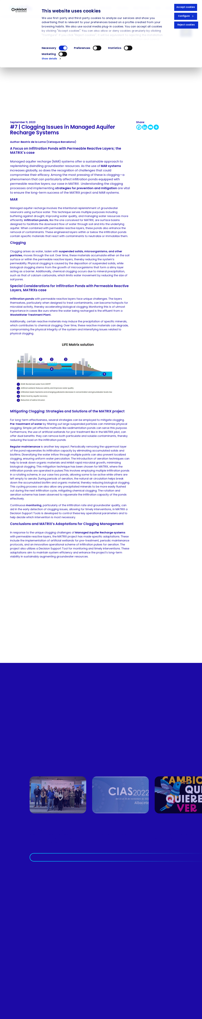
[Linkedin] (144, 127)
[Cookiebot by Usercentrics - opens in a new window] (19, 10)
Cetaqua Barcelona (61, 142)
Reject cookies (186, 24)
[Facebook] (139, 127)
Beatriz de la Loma (33, 142)
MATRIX (74, 184)
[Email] (150, 127)
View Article (58, 842)
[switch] (97, 48)
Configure (184, 15)
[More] (156, 127)
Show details (49, 58)
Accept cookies (185, 7)
